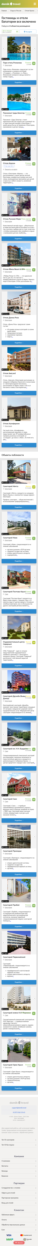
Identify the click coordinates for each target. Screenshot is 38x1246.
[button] (3, 48)
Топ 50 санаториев (8, 1140)
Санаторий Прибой (11, 905)
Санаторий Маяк (10, 538)
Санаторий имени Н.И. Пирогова (17, 1013)
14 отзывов (28, 750)
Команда (5, 1171)
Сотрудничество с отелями (11, 1188)
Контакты (5, 1166)
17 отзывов (28, 800)
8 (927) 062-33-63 (19, 1112)
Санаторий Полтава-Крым (14, 591)
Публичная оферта (8, 1215)
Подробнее (18, 82)
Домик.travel (11, 3)
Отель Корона (9, 163)
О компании (6, 1161)
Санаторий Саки (10, 799)
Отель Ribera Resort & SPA (14, 269)
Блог (3, 1230)
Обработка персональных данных (13, 1225)
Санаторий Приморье (12, 851)
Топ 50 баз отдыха (8, 1145)
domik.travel (19, 1102)
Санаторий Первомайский (14, 957)
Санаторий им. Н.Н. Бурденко (15, 749)
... (13, 77)
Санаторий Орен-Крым (13, 1065)
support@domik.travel (19, 1108)
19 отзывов (28, 488)
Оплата (4, 1220)
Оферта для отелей (8, 1193)
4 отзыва (28, 270)
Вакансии (5, 1176)
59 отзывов (28, 697)
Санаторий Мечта (10, 486)
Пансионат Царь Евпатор (14, 113)
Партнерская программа (10, 1198)
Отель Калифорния (11, 423)
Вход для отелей (7, 1203)
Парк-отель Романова (12, 63)
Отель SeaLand (9, 373)
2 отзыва (28, 64)
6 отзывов (28, 164)
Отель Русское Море (12, 219)
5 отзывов (28, 114)
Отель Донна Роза (11, 317)
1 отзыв (29, 1066)
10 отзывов (28, 593)
